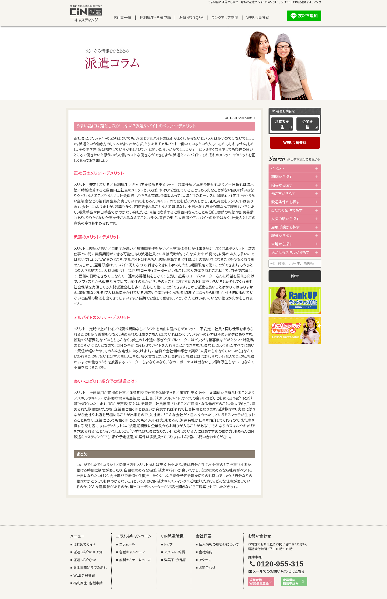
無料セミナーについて (135, 560)
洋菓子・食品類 (175, 560)
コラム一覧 (127, 544)
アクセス (205, 560)
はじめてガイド (84, 544)
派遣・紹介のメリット (88, 552)
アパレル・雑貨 (174, 552)
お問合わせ (207, 568)
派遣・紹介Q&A (191, 18)
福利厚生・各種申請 (155, 18)
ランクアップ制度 (224, 18)
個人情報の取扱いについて (219, 544)
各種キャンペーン (132, 552)
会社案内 (205, 552)
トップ (168, 544)
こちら (299, 571)
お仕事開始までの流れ (90, 568)
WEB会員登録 (257, 18)
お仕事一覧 (122, 18)
